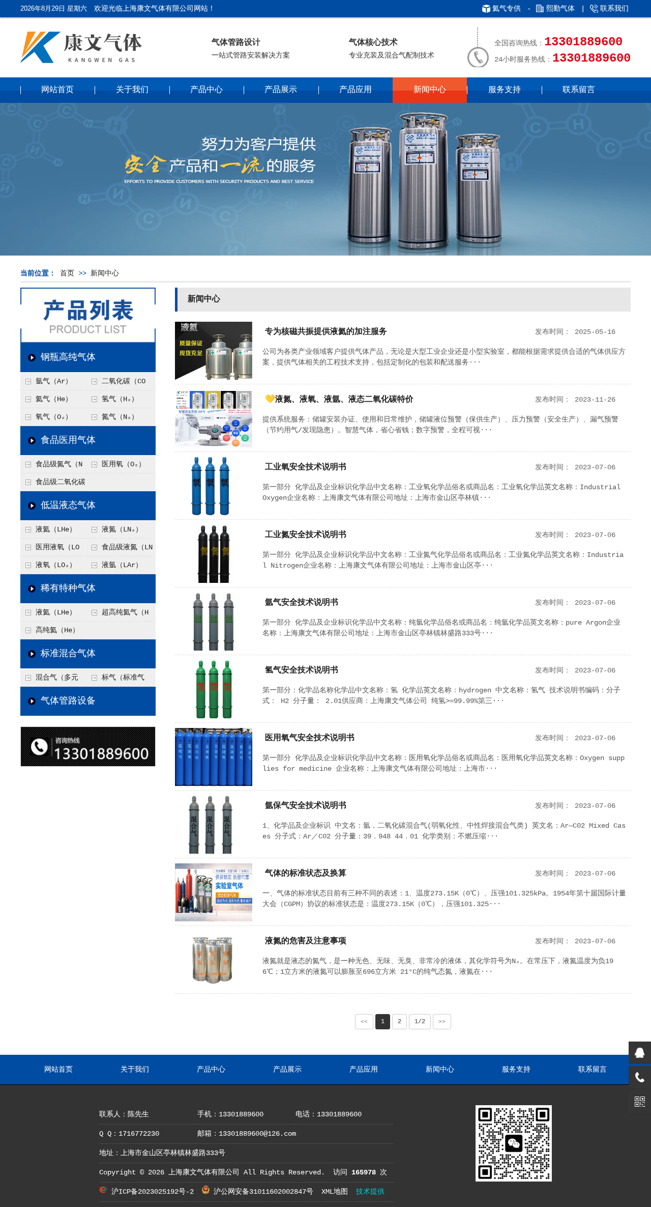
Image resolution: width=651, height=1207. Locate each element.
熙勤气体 (560, 9)
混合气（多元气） (49, 680)
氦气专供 (506, 9)
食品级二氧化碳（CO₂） (52, 484)
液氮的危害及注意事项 (305, 941)
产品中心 (206, 90)
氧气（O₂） (54, 417)
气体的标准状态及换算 (305, 873)
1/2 (420, 1021)
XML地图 (334, 1192)
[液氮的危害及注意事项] (213, 987)
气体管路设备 (68, 701)
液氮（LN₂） (122, 529)
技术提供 (370, 1192)
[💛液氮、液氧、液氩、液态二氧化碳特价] (213, 445)
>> (442, 1021)
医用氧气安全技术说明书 (309, 738)
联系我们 (614, 9)
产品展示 (280, 90)
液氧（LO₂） (56, 565)
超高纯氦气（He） (117, 615)
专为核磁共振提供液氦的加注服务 (326, 331)
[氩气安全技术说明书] (213, 648)
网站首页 (57, 90)
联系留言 (579, 90)
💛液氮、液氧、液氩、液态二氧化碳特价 (339, 399)
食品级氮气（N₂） (51, 466)
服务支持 (504, 90)
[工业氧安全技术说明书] (213, 513)
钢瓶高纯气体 (68, 357)
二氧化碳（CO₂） (115, 383)
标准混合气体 (68, 654)
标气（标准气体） (115, 680)
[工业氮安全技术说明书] (213, 581)
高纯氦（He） (57, 630)
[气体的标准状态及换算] (213, 919)
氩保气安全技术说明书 (305, 805)
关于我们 (132, 90)
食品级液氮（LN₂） (119, 549)
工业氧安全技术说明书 (305, 467)
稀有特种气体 (68, 588)
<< (364, 1021)
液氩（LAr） (122, 565)
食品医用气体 (68, 440)
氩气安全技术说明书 (301, 602)
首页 (67, 273)
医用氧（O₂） (123, 464)
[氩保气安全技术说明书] (213, 852)
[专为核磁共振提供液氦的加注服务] (213, 378)
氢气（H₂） (120, 399)
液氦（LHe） (56, 529)
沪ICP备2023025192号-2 (150, 1192)
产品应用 (355, 90)
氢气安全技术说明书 (301, 670)
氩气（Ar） (54, 381)
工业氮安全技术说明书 (305, 535)
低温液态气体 (68, 505)
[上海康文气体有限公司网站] (90, 63)
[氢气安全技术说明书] (213, 716)
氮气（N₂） (120, 417)
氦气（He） (54, 399)
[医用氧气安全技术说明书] (213, 784)
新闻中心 (429, 90)
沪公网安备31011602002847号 (261, 1192)
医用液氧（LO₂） (49, 549)
